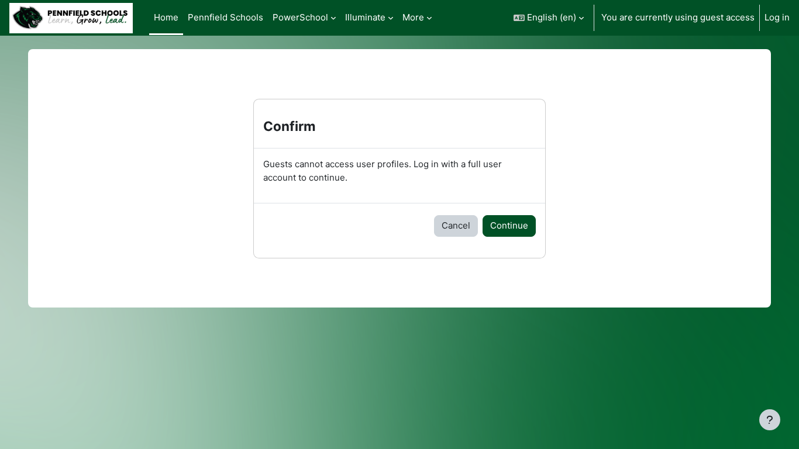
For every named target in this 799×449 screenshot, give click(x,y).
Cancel (456, 225)
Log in (777, 17)
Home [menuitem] (166, 17)
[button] (548, 18)
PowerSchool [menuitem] (300, 17)
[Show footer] (769, 419)
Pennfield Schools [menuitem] (225, 17)
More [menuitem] (413, 17)
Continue (509, 225)
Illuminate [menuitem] (365, 17)
